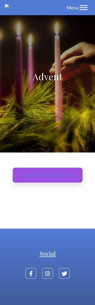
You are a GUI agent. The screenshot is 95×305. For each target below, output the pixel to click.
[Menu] (84, 7)
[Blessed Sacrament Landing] (34, 7)
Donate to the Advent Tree (47, 175)
